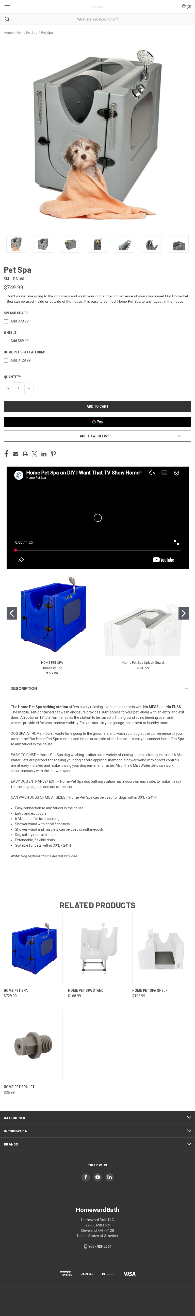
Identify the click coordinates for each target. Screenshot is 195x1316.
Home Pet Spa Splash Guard (143, 662)
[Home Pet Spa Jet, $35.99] (33, 1045)
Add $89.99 (19, 341)
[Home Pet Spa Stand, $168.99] (97, 949)
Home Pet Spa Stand (86, 990)
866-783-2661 (100, 1246)
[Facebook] (6, 453)
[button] (97, 688)
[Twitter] (34, 453)
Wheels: (11, 333)
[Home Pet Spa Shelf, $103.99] (161, 949)
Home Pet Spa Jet (19, 1087)
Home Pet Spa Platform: (24, 352)
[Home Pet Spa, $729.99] (33, 949)
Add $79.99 (19, 321)
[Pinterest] (53, 453)
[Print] (25, 453)
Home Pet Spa (52, 668)
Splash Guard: (16, 313)
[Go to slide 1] (12, 613)
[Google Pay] (97, 422)
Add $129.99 (20, 360)
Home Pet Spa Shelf (150, 990)
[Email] (15, 453)
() (188, 7)
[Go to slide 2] (183, 613)
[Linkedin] (43, 453)
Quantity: (12, 377)
